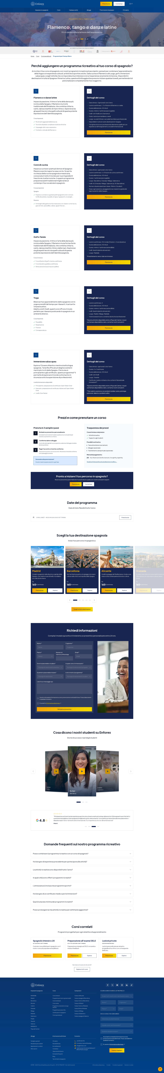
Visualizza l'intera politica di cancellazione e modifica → (102, 462)
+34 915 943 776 (81, 1041)
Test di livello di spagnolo (59, 1059)
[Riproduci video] (82, 771)
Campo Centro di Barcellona (81, 1000)
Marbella (33, 1013)
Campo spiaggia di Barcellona (82, 998)
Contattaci (119, 4)
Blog (54, 1056)
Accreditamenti (57, 1046)
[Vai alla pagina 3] (81, 39)
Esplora (55, 590)
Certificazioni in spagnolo (59, 1012)
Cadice (33, 1006)
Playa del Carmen (35, 1029)
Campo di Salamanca (79, 1013)
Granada (33, 1008)
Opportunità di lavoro (58, 1051)
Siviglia (32, 1018)
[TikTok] (131, 985)
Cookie (108, 1065)
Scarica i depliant (117, 1050)
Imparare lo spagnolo (41, 10)
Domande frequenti (58, 1054)
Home (32, 56)
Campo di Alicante (79, 995)
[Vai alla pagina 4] (83, 39)
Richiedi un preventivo (64, 709)
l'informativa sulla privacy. (53, 703)
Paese (39, 652)
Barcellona (33, 1000)
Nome (39, 643)
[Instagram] (122, 985)
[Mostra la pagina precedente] (70, 600)
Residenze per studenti (37, 1043)
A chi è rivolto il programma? (74, 672)
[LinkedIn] (126, 985)
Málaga (32, 1011)
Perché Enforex (56, 1043)
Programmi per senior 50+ (59, 1010)
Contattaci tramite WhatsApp (84, 1043)
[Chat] (160, 1069)
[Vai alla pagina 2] (79, 39)
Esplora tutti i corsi (82, 969)
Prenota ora (106, 4)
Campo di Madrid (78, 1003)
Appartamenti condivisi (37, 1046)
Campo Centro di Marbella (81, 1006)
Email (76, 652)
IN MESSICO (34, 1026)
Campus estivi (73, 10)
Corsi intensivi (56, 995)
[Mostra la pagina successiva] (94, 600)
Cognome (69, 643)
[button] (82, 853)
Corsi (58, 10)
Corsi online (56, 1003)
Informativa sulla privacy (98, 1065)
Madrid (32, 998)
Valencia (33, 1024)
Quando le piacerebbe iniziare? (46, 672)
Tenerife (33, 1021)
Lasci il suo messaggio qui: (45, 682)
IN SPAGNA (33, 995)
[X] (112, 985)
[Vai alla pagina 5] (87, 39)
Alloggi (89, 10)
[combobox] (131, 4)
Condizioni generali (117, 1065)
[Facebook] (107, 985)
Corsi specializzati (46, 56)
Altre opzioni (34, 1048)
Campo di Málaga (78, 1011)
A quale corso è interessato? (74, 663)
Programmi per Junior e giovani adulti (62, 998)
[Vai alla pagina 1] (76, 39)
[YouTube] (117, 985)
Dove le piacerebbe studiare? (46, 663)
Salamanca (33, 1016)
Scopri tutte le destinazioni (82, 609)
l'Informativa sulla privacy (116, 1044)
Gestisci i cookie (129, 1065)
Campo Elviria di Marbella (80, 1008)
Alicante (33, 1003)
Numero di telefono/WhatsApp (62, 653)
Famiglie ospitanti (35, 1041)
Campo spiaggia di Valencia (81, 1016)
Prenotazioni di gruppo (107, 10)
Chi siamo (126, 10)
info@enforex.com (81, 1045)
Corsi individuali (57, 1000)
